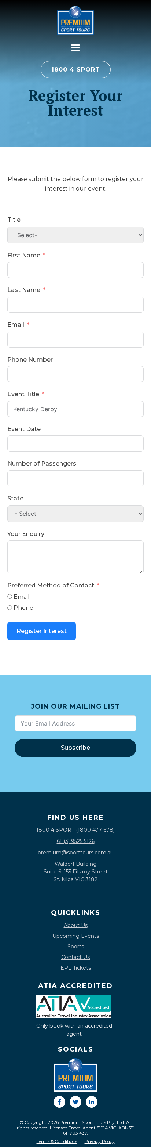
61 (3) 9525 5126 (76, 841)
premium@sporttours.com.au (76, 852)
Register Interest (41, 630)
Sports (75, 946)
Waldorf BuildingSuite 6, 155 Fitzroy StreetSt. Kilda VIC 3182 (76, 872)
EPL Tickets (75, 968)
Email (15, 324)
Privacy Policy (100, 1141)
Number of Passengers (41, 463)
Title (14, 219)
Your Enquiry (25, 534)
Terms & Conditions (57, 1141)
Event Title (23, 394)
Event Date (24, 429)
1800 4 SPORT (75, 69)
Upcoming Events (75, 936)
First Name (23, 255)
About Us (76, 925)
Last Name (23, 289)
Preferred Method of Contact (50, 585)
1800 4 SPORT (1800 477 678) (75, 829)
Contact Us (75, 957)
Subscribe (75, 747)
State (15, 498)
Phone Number (30, 359)
